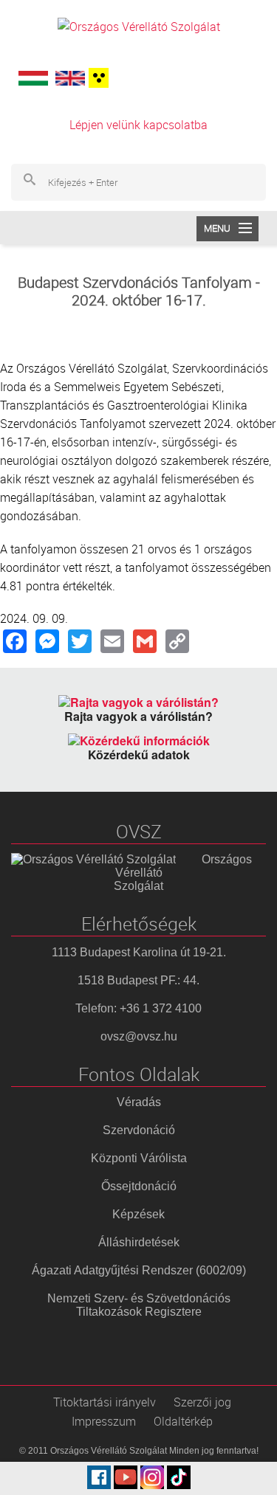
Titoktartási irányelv (104, 1402)
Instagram (152, 1477)
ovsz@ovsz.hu (138, 1036)
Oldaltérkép (183, 1421)
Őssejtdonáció (139, 1186)
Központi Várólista (139, 1158)
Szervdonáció (139, 1130)
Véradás (139, 1102)
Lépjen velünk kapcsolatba (138, 125)
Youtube (125, 1477)
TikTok (179, 1477)
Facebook (99, 1477)
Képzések (138, 1214)
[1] (97, 78)
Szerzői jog (202, 1402)
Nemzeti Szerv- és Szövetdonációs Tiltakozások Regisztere (138, 1305)
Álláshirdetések (138, 1242)
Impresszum (104, 1421)
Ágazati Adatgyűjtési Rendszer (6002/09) (139, 1270)
